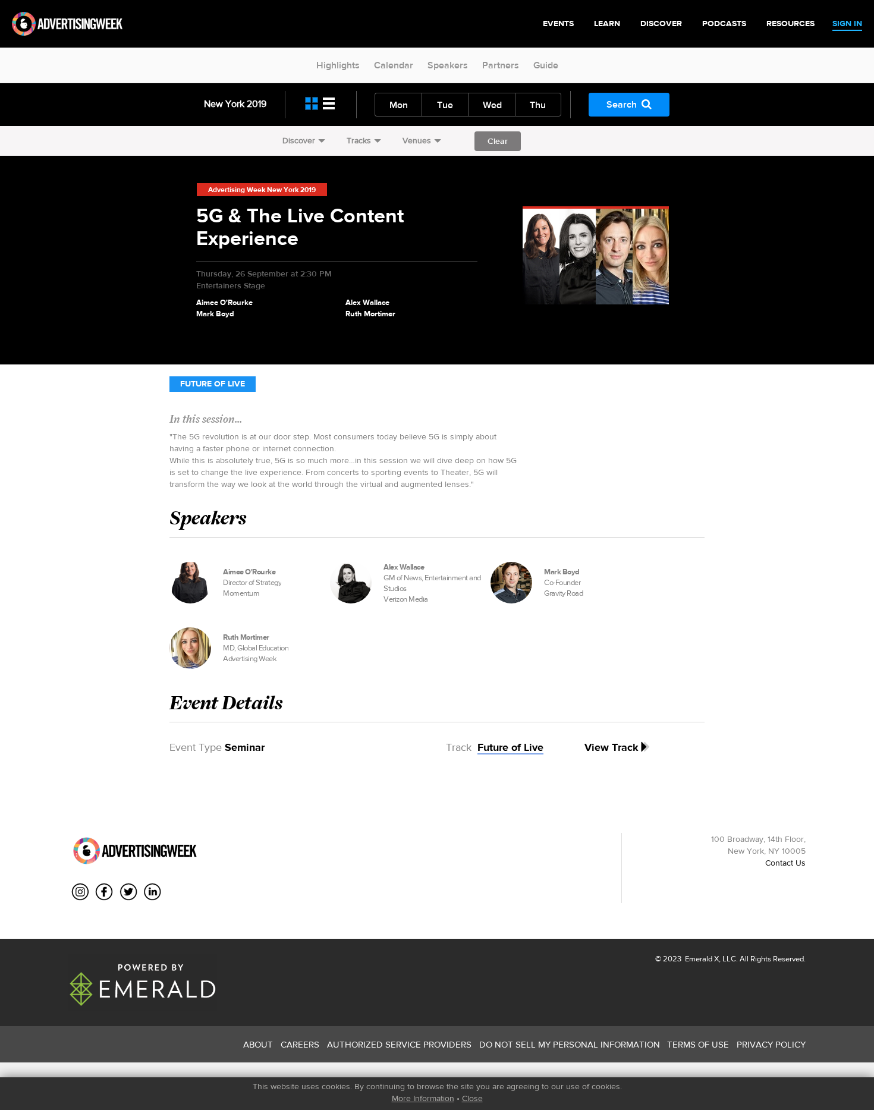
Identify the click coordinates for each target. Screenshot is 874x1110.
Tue (445, 105)
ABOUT (258, 1044)
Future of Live (212, 383)
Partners (500, 65)
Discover (298, 140)
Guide (545, 65)
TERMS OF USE (698, 1044)
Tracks (359, 140)
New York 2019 (235, 104)
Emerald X (701, 958)
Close (472, 1098)
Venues (417, 140)
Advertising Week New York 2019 (262, 189)
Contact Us (785, 862)
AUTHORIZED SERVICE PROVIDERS (399, 1044)
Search (621, 104)
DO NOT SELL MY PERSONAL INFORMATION (569, 1044)
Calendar (393, 65)
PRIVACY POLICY (771, 1044)
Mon (398, 105)
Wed (492, 105)
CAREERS (300, 1044)
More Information (423, 1098)
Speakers (447, 65)
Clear (498, 141)
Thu (538, 105)
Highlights (338, 65)
